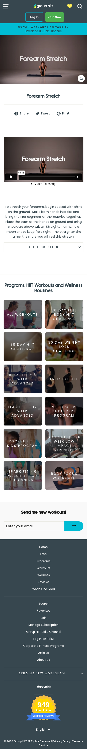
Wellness (43, 575)
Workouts (43, 568)
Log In (34, 17)
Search (44, 604)
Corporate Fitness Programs (43, 646)
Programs (43, 561)
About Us (43, 660)
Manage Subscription (43, 625)
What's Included (43, 589)
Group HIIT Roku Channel (43, 632)
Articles (43, 653)
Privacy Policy (61, 741)
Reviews (43, 582)
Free (43, 554)
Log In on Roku (43, 639)
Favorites (43, 611)
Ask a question (43, 247)
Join (43, 618)
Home (43, 547)
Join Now (54, 17)
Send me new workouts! (42, 673)
